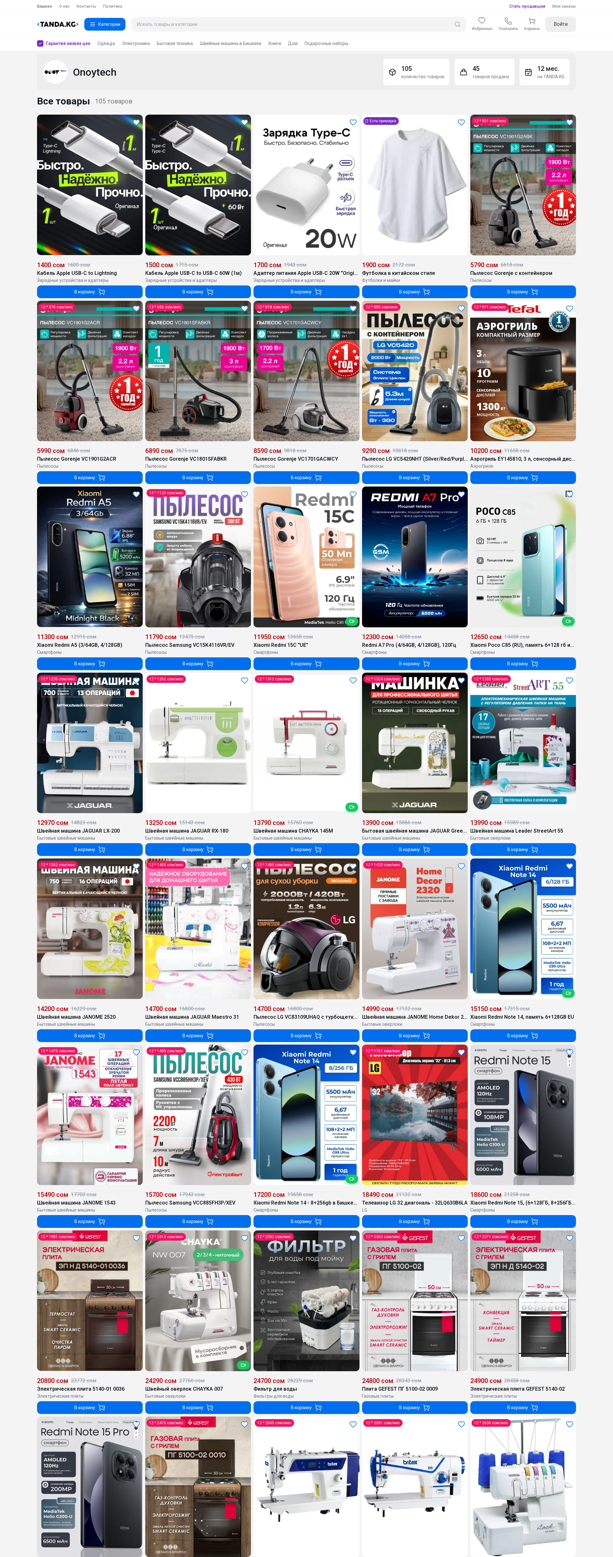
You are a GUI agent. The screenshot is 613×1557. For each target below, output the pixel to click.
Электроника (136, 43)
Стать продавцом (527, 6)
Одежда (106, 43)
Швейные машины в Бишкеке (230, 43)
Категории (109, 24)
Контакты (86, 6)
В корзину (84, 291)
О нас (64, 6)
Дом (293, 43)
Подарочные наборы (326, 43)
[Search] (457, 24)
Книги (275, 43)
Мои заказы (564, 6)
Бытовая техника (175, 43)
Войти (561, 24)
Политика (112, 6)
